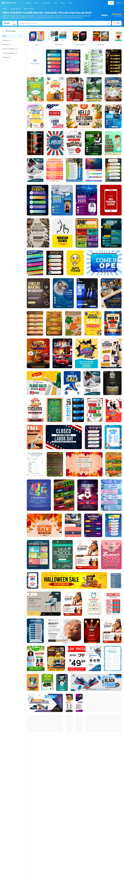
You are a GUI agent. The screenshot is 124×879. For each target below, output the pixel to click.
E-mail (13, 23)
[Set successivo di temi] (122, 38)
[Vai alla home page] (8, 3)
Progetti (7, 23)
